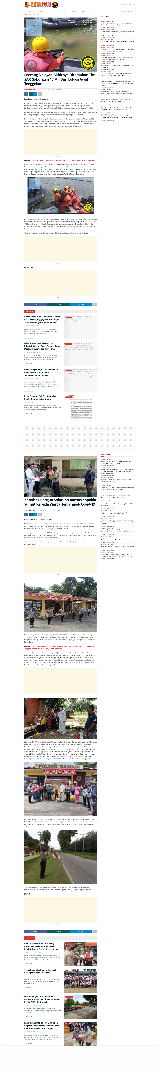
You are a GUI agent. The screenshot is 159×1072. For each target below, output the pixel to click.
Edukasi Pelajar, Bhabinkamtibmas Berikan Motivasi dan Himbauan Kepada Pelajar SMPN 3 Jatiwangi (42, 999)
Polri (28, 11)
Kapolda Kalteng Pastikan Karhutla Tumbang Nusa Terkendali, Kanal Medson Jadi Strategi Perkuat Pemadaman (117, 93)
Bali (93, 11)
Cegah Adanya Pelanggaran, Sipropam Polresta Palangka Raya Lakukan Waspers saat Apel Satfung (116, 58)
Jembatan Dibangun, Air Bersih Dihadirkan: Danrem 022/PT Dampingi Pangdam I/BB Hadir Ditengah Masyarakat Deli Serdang (117, 83)
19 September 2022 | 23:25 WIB (33, 952)
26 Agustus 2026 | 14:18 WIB (108, 45)
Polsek (34, 453)
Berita (30, 14)
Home (25, 14)
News (40, 11)
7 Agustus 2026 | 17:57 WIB (32, 325)
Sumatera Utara (106, 71)
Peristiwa (35, 14)
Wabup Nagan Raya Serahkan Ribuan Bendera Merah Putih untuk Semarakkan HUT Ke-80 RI (41, 372)
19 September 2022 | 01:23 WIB (33, 1031)
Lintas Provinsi (127, 11)
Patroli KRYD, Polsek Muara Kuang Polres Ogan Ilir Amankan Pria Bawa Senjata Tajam (118, 42)
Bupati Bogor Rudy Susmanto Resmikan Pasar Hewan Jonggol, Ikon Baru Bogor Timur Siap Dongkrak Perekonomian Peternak (42, 321)
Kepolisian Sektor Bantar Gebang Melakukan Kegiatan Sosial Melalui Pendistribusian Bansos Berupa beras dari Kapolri (41, 948)
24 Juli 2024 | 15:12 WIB (31, 402)
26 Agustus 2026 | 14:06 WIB (108, 69)
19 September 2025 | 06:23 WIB (33, 352)
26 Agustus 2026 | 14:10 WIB (108, 61)
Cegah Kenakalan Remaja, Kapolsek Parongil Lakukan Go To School (40, 972)
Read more (29, 337)
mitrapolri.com (30, 89)
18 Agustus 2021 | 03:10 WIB (46, 89)
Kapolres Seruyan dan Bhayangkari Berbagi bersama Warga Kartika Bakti (117, 66)
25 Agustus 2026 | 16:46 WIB (108, 120)
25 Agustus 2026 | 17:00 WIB (108, 112)
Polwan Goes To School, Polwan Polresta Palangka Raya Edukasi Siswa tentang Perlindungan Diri (116, 24)
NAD (73, 11)
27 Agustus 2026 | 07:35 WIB (108, 27)
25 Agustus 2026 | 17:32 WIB (108, 104)
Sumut (53, 11)
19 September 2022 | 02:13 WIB (33, 1005)
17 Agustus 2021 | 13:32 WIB (46, 510)
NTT (113, 11)
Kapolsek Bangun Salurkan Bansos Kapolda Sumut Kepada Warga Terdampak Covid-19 (64, 160)
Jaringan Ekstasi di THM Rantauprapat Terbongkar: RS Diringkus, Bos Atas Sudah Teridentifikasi (116, 75)
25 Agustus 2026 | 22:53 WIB (108, 96)
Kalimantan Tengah (107, 21)
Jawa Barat (68, 944)
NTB (103, 11)
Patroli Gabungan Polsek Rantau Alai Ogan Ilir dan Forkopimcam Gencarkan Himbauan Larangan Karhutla (116, 117)
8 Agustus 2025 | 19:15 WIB (32, 378)
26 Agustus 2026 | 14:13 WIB (108, 53)
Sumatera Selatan (107, 39)
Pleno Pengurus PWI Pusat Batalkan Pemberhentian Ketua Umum (40, 398)
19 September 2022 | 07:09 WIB (33, 976)
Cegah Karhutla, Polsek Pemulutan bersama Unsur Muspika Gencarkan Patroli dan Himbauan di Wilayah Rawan (117, 109)
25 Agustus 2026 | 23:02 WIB (108, 87)
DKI (64, 11)
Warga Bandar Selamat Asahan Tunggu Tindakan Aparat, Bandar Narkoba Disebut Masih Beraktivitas (116, 101)
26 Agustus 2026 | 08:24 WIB (108, 77)
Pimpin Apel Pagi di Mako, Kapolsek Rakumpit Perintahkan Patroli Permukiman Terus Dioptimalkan (117, 50)
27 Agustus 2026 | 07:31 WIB (108, 37)
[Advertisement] (60, 142)
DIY (83, 11)
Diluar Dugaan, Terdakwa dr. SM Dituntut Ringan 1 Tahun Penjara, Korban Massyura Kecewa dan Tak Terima (42, 346)
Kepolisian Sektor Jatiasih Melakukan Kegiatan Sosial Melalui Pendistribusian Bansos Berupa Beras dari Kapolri (41, 1026)
